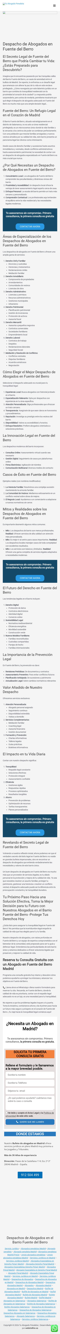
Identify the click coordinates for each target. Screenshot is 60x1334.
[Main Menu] (54, 5)
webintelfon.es (31, 1328)
